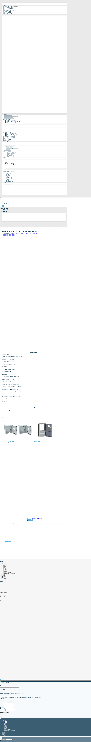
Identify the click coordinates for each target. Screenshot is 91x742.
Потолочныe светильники (10, 193)
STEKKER (5, 195)
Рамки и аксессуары (9, 178)
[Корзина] (4, 201)
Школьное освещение (8, 13)
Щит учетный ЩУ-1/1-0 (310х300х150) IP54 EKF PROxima (18, 439)
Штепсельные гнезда (9, 181)
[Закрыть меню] (0, 718)
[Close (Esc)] (0, 716)
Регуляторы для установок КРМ (9, 73)
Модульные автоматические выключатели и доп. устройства (26, 233)
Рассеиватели (6, 4)
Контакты (5, 223)
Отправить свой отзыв (5, 712)
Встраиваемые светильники (11, 186)
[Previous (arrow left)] (0, 717)
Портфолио (5, 225)
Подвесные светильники (10, 191)
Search (12, 739)
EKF (15, 233)
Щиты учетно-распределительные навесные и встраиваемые (14, 111)
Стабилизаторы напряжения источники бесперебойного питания (15, 85)
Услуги (4, 222)
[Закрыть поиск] (1, 738)
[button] (9, 234)
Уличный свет (6, 194)
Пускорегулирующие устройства (12, 148)
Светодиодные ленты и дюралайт (10, 137)
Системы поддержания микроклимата (11, 83)
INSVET (5, 566)
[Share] (1, 716)
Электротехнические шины (8, 112)
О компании (5, 211)
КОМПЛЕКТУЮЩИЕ (7, 572)
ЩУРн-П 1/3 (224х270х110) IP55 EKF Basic (34, 518)
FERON (5, 569)
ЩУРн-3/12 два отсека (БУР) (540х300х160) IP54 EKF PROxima (45, 439)
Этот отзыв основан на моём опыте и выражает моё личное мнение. (12, 711)
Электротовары (7, 140)
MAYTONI (6, 568)
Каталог (3, 565)
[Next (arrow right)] (1, 717)
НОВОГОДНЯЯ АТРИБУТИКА (9, 196)
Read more (10, 441)
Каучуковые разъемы (9, 175)
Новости (4, 224)
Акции (4, 221)
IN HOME (5, 571)
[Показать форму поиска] (1, 199)
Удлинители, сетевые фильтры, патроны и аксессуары (13, 90)
